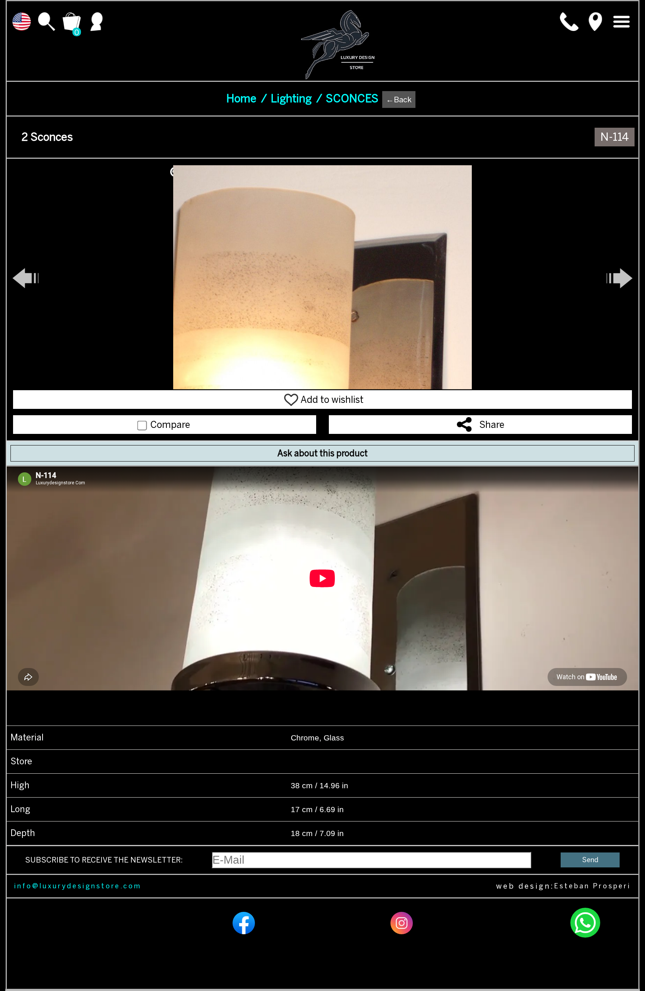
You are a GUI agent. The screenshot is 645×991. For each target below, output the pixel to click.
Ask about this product (322, 453)
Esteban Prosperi (592, 886)
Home (246, 98)
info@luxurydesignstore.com (77, 886)
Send (590, 860)
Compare (169, 424)
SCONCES (352, 98)
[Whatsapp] (585, 936)
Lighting (296, 98)
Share (491, 424)
